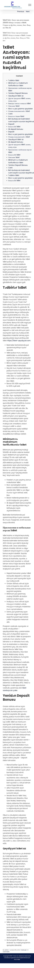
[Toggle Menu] (29, 5)
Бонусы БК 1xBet (14, 126)
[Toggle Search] (23, 5)
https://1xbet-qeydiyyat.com (19, 340)
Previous (20, 11)
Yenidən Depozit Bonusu (18, 93)
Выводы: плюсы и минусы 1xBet (19, 103)
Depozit (11, 124)
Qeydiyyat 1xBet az (16, 96)
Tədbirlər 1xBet (13, 80)
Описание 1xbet (14, 106)
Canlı (10, 114)
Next (28, 11)
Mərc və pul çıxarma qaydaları (20, 109)
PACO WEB (17, 959)
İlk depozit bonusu (15, 129)
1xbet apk (23, 950)
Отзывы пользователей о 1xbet (19, 111)
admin (6, 950)
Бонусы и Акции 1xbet (16, 116)
